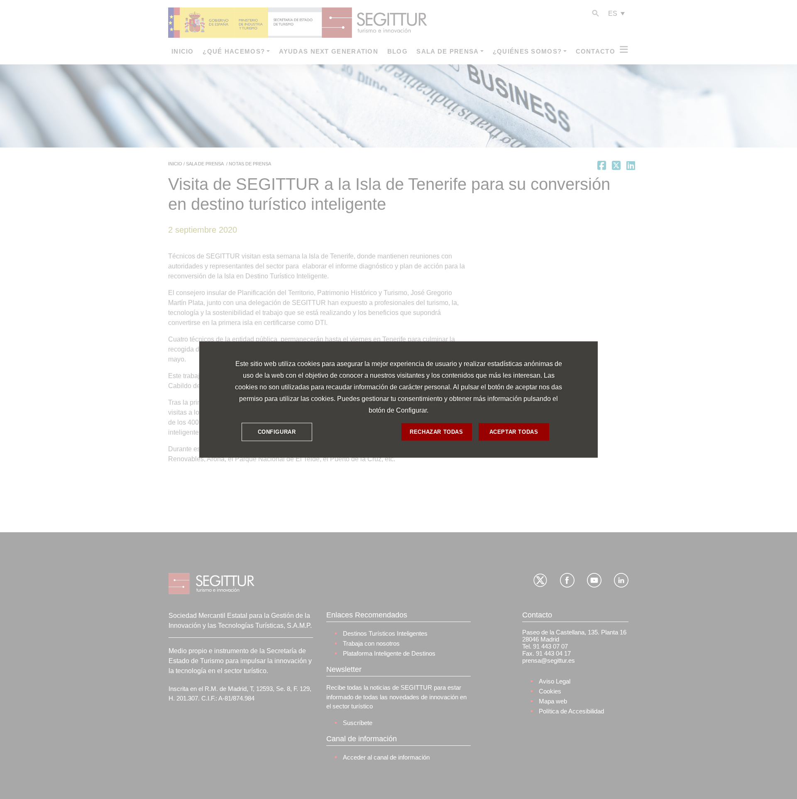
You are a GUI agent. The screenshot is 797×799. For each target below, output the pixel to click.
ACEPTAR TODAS (513, 432)
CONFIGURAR (277, 432)
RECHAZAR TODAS (436, 432)
